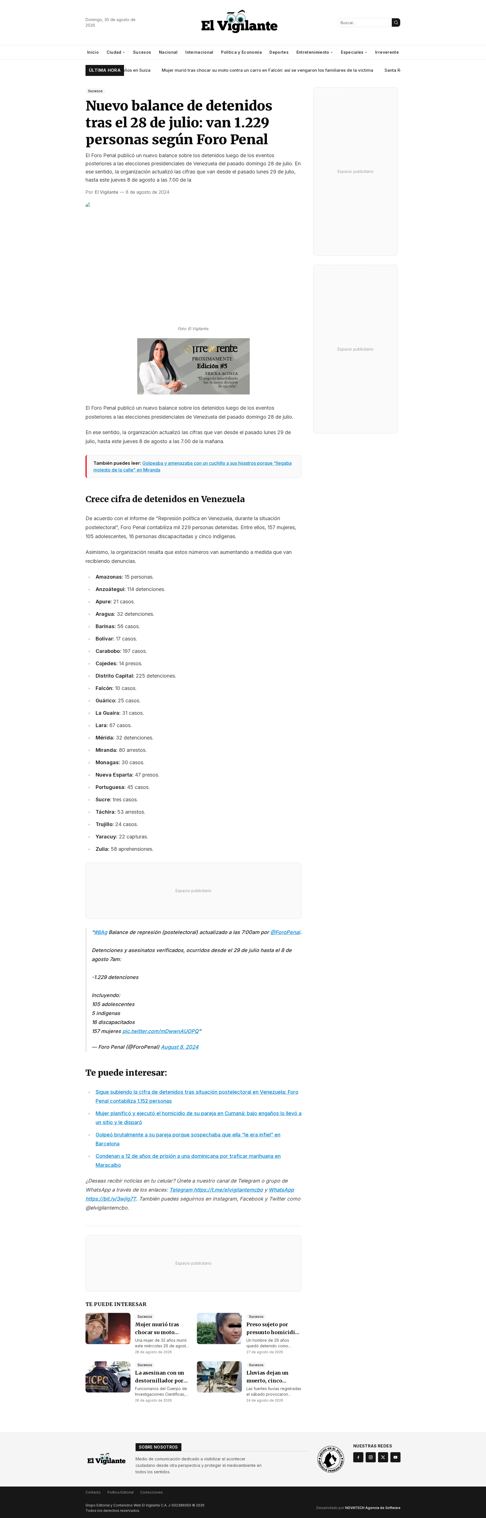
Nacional (168, 52)
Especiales (352, 52)
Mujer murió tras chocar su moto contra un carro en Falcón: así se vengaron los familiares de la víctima (251, 70)
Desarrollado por (358, 1508)
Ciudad (114, 52)
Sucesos (142, 52)
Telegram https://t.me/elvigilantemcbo (216, 1190)
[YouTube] (395, 1457)
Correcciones (151, 1492)
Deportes (279, 52)
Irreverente (387, 52)
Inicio (93, 52)
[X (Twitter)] (383, 1457)
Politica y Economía (241, 52)
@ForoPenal (285, 932)
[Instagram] (371, 1457)
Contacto (93, 1492)
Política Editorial (120, 1492)
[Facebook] (358, 1457)
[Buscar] (396, 22)
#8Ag (100, 932)
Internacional (199, 52)
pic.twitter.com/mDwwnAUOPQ (160, 1031)
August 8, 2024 (180, 1047)
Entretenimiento (312, 52)
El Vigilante (106, 192)
